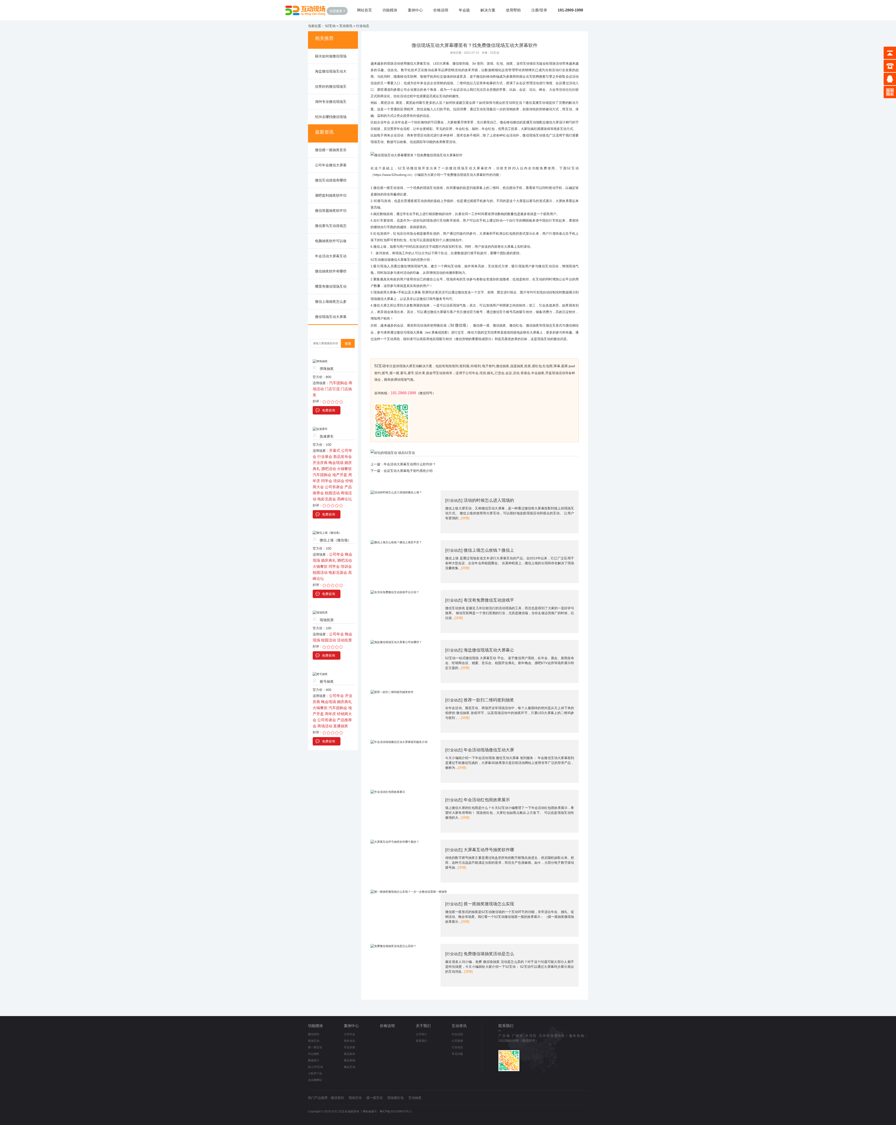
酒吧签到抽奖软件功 (330, 195)
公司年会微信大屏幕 (330, 165)
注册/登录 (539, 10)
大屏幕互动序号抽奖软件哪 (489, 849)
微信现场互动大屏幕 (330, 317)
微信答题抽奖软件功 (330, 210)
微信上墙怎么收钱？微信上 (489, 550)
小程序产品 (315, 1073)
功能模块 (389, 10)
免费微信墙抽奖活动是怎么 (489, 953)
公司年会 (349, 1034)
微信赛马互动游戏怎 (330, 226)
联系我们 (421, 1040)
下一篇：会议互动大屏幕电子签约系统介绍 (402, 471)
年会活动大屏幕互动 (330, 256)
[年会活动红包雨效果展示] (388, 792)
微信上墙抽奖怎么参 (330, 301)
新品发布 (349, 1053)
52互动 (330, 26)
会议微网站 (315, 1080)
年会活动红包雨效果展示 (487, 800)
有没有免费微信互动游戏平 (489, 600)
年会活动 (457, 1034)
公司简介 (421, 1034)
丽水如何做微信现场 (330, 56)
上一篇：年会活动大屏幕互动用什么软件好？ (403, 464)
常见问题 (457, 1053)
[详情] (465, 518)
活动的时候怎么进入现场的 (489, 500)
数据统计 (313, 1060)
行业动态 (362, 26)
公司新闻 (457, 1040)
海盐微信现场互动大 (330, 71)
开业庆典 (349, 1047)
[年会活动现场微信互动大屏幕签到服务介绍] (399, 742)
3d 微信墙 (458, 325)
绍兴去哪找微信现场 (330, 117)
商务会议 (349, 1040)
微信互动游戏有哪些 (330, 180)
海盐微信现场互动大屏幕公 (489, 650)
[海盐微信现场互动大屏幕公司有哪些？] (396, 642)
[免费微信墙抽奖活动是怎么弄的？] (393, 945)
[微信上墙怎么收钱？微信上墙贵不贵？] (396, 542)
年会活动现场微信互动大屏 (489, 750)
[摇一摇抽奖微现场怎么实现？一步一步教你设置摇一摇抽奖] (409, 891)
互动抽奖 (414, 1098)
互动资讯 (345, 26)
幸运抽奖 (313, 1053)
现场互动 (313, 1040)
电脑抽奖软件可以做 (330, 241)
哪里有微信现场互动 (330, 286)
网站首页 (364, 10)
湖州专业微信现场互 (330, 102)
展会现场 (349, 1060)
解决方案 (487, 10)
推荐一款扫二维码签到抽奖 (489, 700)
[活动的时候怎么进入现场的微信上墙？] (396, 492)
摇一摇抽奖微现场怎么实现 (489, 904)
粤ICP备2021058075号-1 (396, 1111)
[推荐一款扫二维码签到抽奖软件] (392, 692)
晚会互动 (349, 1067)
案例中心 (415, 10)
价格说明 (440, 10)
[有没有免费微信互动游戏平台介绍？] (395, 592)
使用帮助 (513, 10)
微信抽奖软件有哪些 (330, 271)
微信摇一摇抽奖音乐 (330, 150)
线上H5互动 (315, 1067)
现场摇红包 (395, 1098)
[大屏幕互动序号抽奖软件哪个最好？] (395, 841)
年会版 (464, 10)
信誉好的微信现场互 (330, 86)
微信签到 (313, 1034)
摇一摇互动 (315, 1047)
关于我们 (423, 1026)
